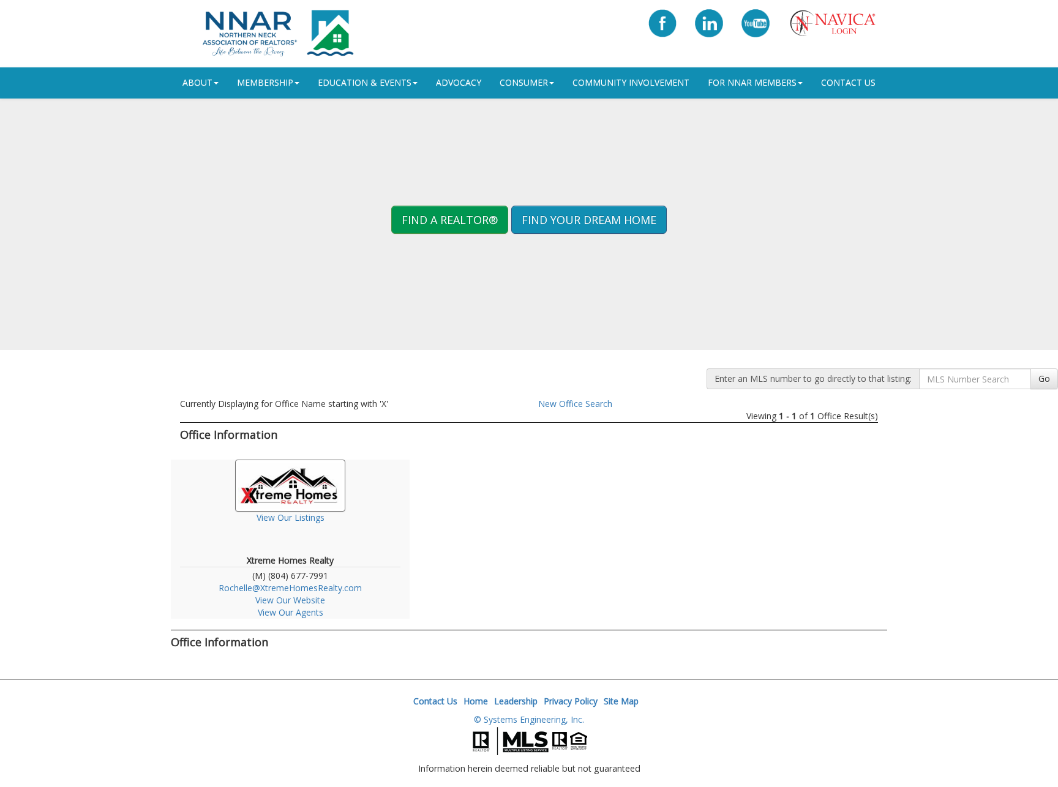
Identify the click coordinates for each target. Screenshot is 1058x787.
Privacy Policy (571, 701)
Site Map (621, 701)
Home (475, 701)
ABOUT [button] (197, 82)
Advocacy (458, 82)
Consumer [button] (524, 82)
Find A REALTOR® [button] (450, 219)
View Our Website (290, 600)
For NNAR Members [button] (752, 82)
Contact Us (848, 82)
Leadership (516, 701)
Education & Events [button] (364, 82)
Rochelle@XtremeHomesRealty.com (290, 588)
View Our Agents (290, 612)
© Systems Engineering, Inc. (529, 719)
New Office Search (575, 403)
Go (1044, 378)
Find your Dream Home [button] (589, 219)
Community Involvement (630, 82)
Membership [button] (265, 82)
